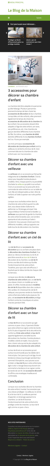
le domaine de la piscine (26, 435)
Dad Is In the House (20, 428)
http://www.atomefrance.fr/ (17, 431)
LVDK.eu (10, 428)
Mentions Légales (14, 445)
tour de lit (27, 257)
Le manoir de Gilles (22, 433)
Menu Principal (17, 2)
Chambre (11, 86)
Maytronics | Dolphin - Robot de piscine (21, 439)
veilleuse (20, 184)
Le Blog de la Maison (25, 10)
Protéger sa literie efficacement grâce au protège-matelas (16, 42)
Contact (24, 445)
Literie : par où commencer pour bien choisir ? (33, 42)
